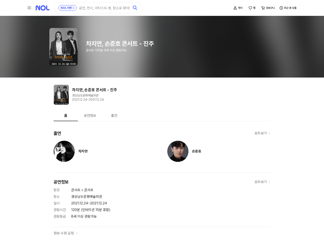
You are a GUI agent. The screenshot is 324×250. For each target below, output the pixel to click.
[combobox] (104, 8)
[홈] (42, 8)
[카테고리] (29, 8)
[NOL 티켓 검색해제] (73, 8)
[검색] (135, 8)
